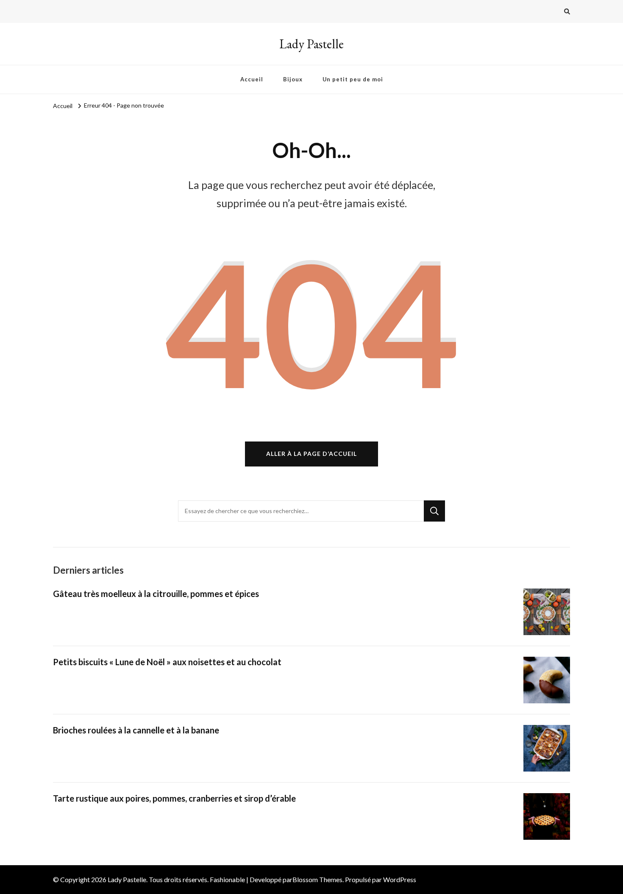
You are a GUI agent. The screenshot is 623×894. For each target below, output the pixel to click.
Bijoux (293, 79)
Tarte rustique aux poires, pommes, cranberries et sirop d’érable (174, 798)
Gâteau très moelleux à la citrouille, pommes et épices (156, 594)
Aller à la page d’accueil (311, 453)
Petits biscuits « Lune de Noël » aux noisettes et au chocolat (167, 662)
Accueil (251, 79)
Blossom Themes (317, 879)
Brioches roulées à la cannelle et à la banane (136, 730)
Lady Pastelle (311, 44)
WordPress (399, 879)
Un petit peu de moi (353, 79)
